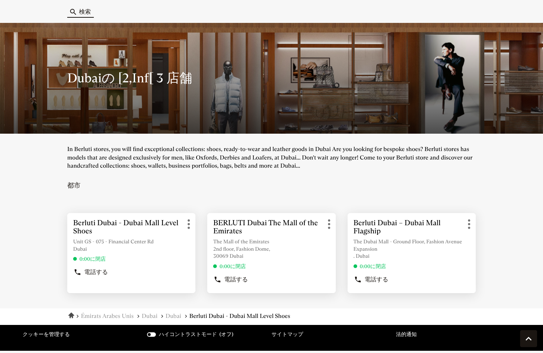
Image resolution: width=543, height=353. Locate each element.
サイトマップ (287, 334)
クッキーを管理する (46, 334)
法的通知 (406, 334)
